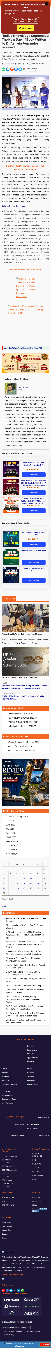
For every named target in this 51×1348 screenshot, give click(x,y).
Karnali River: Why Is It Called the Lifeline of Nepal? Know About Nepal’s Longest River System (25, 944)
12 (17, 878)
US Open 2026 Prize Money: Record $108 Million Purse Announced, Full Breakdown (24, 952)
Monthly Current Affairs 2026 (20, 746)
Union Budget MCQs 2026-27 (20, 714)
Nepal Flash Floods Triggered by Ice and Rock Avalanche (26, 980)
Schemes (5, 1076)
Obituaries (6, 1091)
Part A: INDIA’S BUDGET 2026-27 (22, 718)
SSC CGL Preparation (6, 1175)
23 (44, 883)
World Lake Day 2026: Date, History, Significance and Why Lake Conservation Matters (23, 999)
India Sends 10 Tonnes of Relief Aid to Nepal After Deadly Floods (25, 991)
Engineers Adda (17, 1135)
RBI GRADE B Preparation (7, 1185)
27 (24, 888)
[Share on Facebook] (16, 69)
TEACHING (36, 1168)
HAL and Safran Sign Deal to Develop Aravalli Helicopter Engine (25, 966)
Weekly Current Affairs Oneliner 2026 (23, 742)
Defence (30, 1073)
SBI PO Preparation (9, 1156)
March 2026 (11, 837)
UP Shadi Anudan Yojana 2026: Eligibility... (20, 677)
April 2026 (10, 833)
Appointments (32, 1058)
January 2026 (12, 846)
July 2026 (10, 821)
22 (38, 883)
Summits (30, 1076)
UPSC (34, 1179)
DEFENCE (36, 1172)
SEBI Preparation (9, 1166)
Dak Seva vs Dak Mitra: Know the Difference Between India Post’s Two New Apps (25, 1014)
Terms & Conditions (32, 1331)
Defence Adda (32, 1128)
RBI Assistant (7, 1180)
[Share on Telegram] (7, 69)
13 (24, 878)
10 (4, 878)
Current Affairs (33, 1124)
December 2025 (13, 850)
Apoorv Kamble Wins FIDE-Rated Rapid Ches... (22, 634)
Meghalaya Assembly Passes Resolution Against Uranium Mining (23, 959)
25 (11, 888)
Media (34, 1205)
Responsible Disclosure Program (16, 1327)
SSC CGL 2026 (8, 1205)
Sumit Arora (9, 63)
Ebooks (5, 1234)
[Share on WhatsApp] (3, 69)
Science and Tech (9, 1099)
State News (31, 1054)
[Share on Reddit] (12, 69)
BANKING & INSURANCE (37, 1155)
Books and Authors (9, 1084)
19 (17, 883)
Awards (5, 1073)
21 (31, 883)
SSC (34, 1160)
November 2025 (13, 854)
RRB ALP (5, 1201)
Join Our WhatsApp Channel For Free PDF (23, 348)
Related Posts (9, 599)
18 (11, 883)
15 (38, 878)
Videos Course (7, 1230)
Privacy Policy (8, 1335)
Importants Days (33, 1084)
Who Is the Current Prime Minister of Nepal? (25, 986)
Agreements (6, 1080)
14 (31, 878)
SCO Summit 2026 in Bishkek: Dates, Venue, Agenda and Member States (25, 1007)
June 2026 (10, 825)
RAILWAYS (36, 1164)
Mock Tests (6, 1222)
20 (24, 883)
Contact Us (36, 1201)
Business (30, 1069)
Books (4, 1238)
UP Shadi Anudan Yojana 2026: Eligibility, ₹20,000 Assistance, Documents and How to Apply (25, 935)
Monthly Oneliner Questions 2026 (22, 750)
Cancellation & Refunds (12, 1331)
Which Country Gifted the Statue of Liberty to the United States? (25, 1021)
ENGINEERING (38, 1175)
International (32, 1050)
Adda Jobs (19, 1124)
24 (4, 888)
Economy (31, 1080)
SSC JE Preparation (10, 1170)
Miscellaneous (7, 1103)
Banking (30, 1062)
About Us (36, 1197)
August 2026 (17, 817)
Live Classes (7, 1226)
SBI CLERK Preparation (6, 1161)
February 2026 (12, 841)
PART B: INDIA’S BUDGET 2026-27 (23, 722)
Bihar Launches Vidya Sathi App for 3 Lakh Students (24, 926)
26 (17, 888)
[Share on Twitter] (20, 69)
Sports (4, 1069)
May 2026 (10, 829)
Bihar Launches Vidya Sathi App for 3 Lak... (20, 643)
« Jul (4, 906)
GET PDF (45, 1345)
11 (10, 878)
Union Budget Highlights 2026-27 (22, 726)
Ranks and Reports (9, 1095)
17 (4, 883)
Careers (39, 1210)
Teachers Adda (43, 1117)
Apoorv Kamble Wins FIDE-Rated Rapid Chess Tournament (26, 919)
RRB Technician (8, 1197)
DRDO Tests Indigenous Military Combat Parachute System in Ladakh (23, 973)
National (30, 1046)
